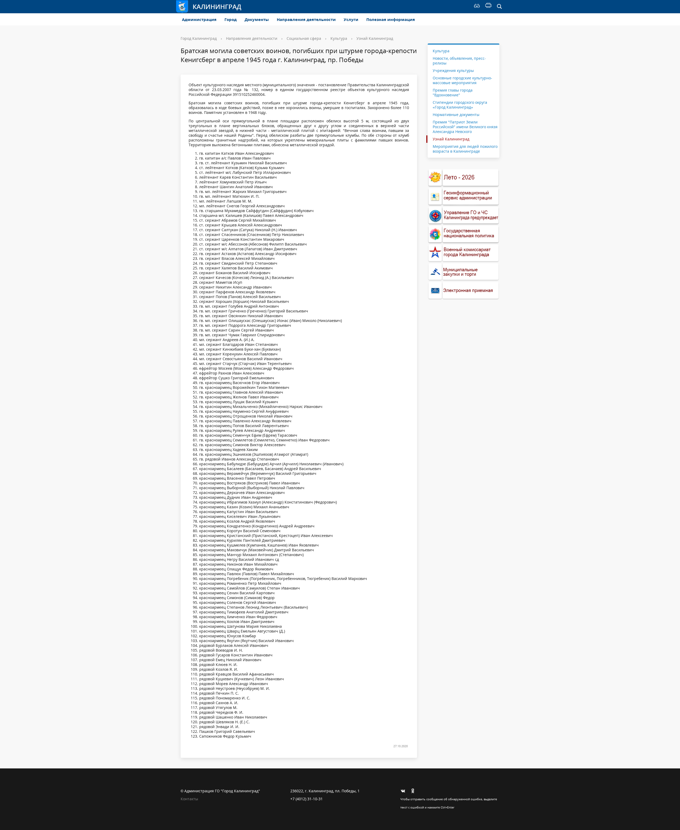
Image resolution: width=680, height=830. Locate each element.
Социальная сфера (304, 38)
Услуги (351, 19)
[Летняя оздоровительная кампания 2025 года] (463, 177)
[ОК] (415, 791)
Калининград (217, 6)
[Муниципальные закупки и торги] (463, 272)
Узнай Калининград (374, 38)
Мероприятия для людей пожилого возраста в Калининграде (465, 149)
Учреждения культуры (453, 70)
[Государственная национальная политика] (463, 234)
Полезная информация (390, 19)
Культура (338, 38)
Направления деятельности (306, 19)
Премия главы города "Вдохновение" (453, 92)
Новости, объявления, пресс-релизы (459, 61)
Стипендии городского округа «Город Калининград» (460, 105)
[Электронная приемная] (463, 290)
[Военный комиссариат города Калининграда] (463, 253)
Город (230, 19)
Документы (257, 19)
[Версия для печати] (488, 6)
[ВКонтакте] (404, 791)
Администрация (199, 19)
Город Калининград (199, 38)
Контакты (189, 798)
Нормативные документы (456, 114)
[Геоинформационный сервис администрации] (463, 196)
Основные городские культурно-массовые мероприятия (462, 80)
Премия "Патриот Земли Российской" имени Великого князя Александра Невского (465, 126)
